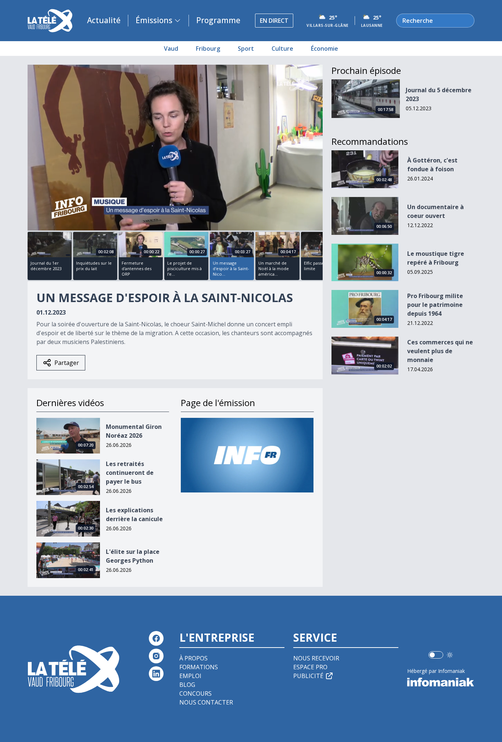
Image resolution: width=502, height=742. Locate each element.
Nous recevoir (316, 658)
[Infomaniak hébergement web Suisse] (440, 682)
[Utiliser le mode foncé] (449, 655)
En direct (274, 21)
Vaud (171, 48)
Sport (246, 48)
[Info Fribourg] (247, 455)
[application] (175, 147)
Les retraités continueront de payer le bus (130, 472)
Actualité (104, 20)
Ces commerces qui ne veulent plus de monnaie (440, 351)
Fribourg (208, 48)
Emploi (190, 676)
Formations (198, 667)
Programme (218, 20)
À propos (193, 658)
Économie (324, 48)
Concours (195, 693)
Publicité (308, 676)
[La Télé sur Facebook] (156, 638)
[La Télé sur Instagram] (156, 656)
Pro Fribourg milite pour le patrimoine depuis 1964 (435, 305)
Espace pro (310, 667)
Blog (187, 685)
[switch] (436, 655)
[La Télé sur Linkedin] (156, 673)
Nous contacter (206, 702)
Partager (66, 363)
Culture (282, 48)
